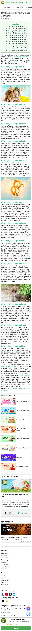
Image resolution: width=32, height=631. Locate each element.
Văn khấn (3, 578)
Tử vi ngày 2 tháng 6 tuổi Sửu (17, 28)
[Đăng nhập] (26, 2)
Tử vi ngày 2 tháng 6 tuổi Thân (18, 43)
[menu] (16, 7)
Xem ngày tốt (4, 555)
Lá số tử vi (3, 562)
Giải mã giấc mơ (5, 575)
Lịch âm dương (4, 553)
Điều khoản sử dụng (6, 584)
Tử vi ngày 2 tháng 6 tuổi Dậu (18, 46)
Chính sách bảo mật (6, 587)
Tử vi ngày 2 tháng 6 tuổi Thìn (17, 35)
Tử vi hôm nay (4, 557)
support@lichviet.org (12, 615)
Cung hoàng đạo (5, 564)
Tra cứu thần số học (6, 566)
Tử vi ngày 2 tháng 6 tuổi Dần (17, 31)
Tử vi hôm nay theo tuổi (6, 560)
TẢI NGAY (16, 628)
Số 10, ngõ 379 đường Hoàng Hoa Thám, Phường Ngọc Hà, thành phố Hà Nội (16, 609)
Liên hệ (2, 582)
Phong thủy (3, 569)
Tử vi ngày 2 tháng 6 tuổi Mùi (17, 41)
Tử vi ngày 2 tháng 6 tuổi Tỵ (17, 37)
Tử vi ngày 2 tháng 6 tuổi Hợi (18, 50)
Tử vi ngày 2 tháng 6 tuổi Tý (17, 26)
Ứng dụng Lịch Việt (5, 580)
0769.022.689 (6, 612)
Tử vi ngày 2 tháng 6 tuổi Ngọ (17, 39)
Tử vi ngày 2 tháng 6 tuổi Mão (17, 33)
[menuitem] (5, 7)
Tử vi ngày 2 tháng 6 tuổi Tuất (18, 48)
